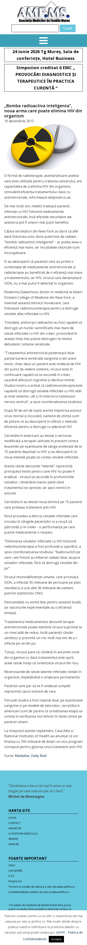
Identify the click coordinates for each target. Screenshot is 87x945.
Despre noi (15, 881)
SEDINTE (13, 839)
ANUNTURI (14, 828)
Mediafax (22, 755)
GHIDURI (13, 844)
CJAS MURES (15, 870)
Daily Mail (38, 755)
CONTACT (14, 823)
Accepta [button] (56, 939)
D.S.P (11, 876)
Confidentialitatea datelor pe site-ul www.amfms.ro (38, 892)
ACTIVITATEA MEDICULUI (23, 833)
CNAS (11, 865)
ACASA (12, 818)
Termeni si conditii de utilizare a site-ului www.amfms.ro (41, 887)
